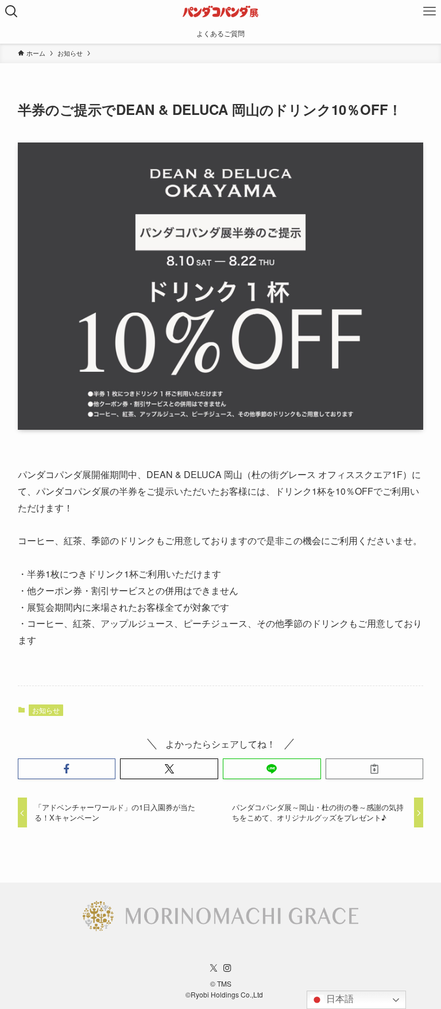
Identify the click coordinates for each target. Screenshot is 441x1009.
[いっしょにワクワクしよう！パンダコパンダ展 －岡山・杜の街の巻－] (220, 11)
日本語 (339, 999)
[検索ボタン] (11, 11)
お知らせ (46, 710)
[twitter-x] (213, 968)
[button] (67, 768)
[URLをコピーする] (375, 768)
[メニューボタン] (429, 11)
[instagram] (227, 968)
